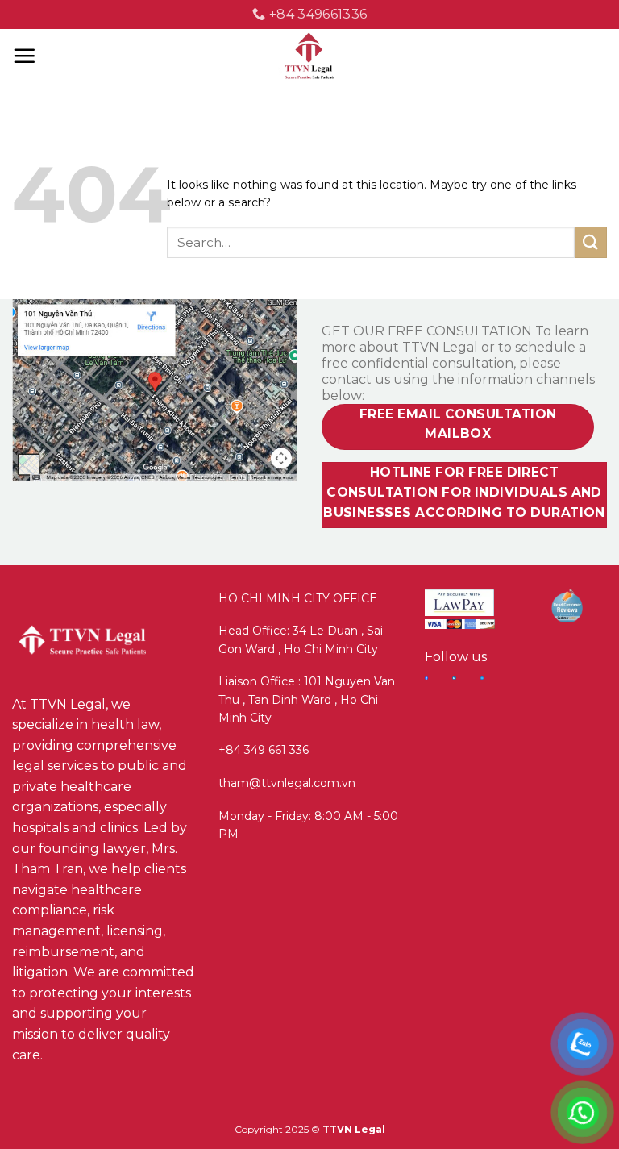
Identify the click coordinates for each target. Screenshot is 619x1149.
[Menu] (24, 55)
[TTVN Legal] (310, 56)
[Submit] (591, 242)
